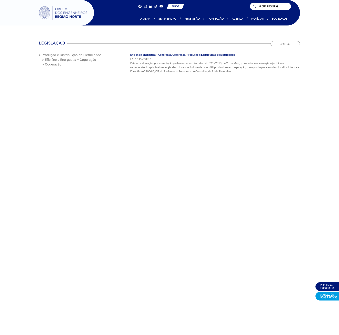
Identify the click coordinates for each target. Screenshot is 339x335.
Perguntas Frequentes (327, 286)
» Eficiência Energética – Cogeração (69, 60)
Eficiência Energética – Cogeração (150, 54)
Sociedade (279, 18)
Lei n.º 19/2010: (140, 59)
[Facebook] (140, 6)
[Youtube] (161, 6)
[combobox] (270, 6)
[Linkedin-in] (150, 6)
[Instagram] (145, 6)
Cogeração (178, 54)
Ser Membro (167, 18)
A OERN (145, 18)
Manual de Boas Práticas (328, 296)
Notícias (257, 18)
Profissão (192, 18)
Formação (216, 18)
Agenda (237, 18)
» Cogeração (51, 64)
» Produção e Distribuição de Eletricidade (70, 55)
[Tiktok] (156, 6)
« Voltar (285, 44)
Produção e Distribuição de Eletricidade (211, 54)
